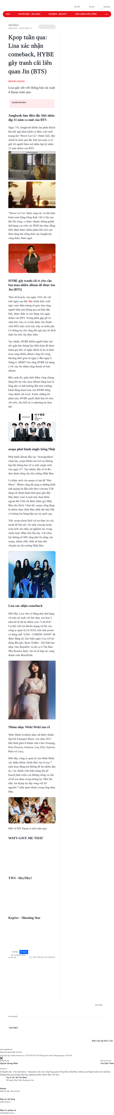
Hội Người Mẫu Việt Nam (49, 1075)
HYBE (50, 957)
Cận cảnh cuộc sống (86, 14)
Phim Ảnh (77, 1072)
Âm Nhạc (13, 25)
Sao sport (85, 1072)
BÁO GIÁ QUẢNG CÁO (102, 1041)
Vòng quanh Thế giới (57, 1072)
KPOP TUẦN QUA (38, 957)
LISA (46, 957)
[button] (47, 27)
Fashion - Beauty (58, 14)
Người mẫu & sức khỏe (98, 1072)
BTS (53, 957)
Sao (8, 14)
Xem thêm (13, 1028)
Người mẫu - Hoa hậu (29, 14)
